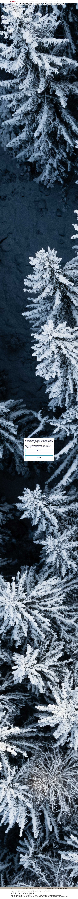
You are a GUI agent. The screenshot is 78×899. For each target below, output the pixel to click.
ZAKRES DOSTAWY (55, 888)
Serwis (43, 888)
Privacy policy (28, 447)
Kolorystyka (47, 888)
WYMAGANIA (24, 888)
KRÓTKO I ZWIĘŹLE (31, 888)
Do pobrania (65, 888)
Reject (40, 457)
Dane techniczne (38, 888)
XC (51, 888)
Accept (39, 450)
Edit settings (39, 454)
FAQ (61, 888)
